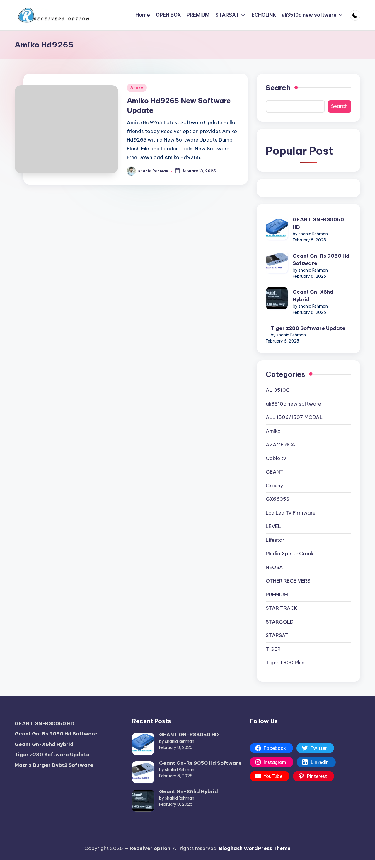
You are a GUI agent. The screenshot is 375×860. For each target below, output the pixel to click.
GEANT (275, 472)
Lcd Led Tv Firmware (291, 513)
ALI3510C (278, 390)
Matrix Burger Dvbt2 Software (54, 765)
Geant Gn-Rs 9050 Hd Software (321, 260)
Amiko (136, 87)
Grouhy (274, 485)
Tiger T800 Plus (285, 662)
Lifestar (275, 540)
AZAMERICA (280, 444)
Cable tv (276, 458)
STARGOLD (280, 622)
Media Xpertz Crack (289, 553)
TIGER (273, 649)
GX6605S (277, 499)
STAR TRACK (281, 608)
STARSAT (277, 635)
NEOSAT (276, 567)
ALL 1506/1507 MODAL (294, 417)
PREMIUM (277, 594)
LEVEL (273, 526)
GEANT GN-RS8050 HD (318, 223)
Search (278, 87)
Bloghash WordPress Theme (255, 848)
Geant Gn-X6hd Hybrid (313, 296)
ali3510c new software (293, 404)
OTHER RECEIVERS (288, 581)
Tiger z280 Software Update (308, 328)
